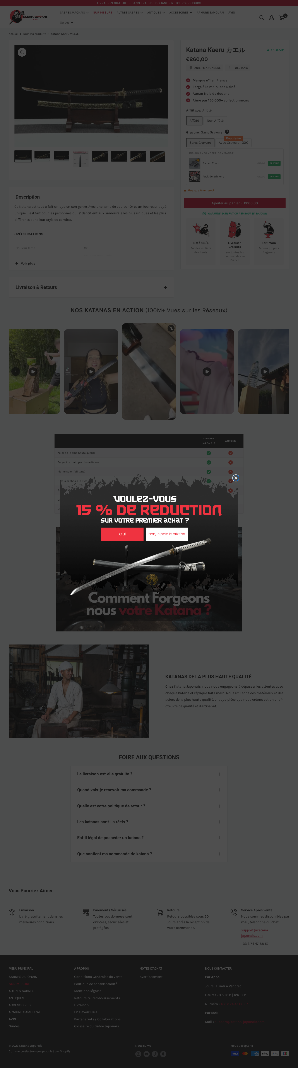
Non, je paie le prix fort (167, 534)
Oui (122, 534)
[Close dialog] (236, 478)
